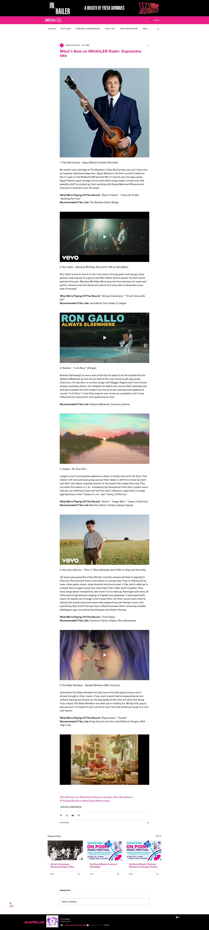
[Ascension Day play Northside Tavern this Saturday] (65, 850)
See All (158, 836)
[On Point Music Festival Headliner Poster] (143, 850)
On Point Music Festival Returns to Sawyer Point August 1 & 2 (143, 865)
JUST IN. (52, 29)
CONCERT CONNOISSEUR (88, 29)
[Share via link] (79, 815)
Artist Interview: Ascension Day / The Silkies (62, 865)
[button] (158, 29)
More (145, 29)
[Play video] (104, 237)
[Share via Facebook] (61, 815)
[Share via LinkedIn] (73, 815)
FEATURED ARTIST (129, 29)
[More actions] (147, 45)
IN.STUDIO (66, 29)
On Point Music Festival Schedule (103, 865)
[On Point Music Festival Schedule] (104, 850)
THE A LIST (110, 29)
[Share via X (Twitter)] (67, 815)
